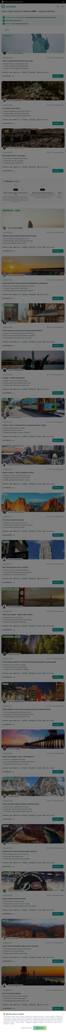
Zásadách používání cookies (34, 1022)
